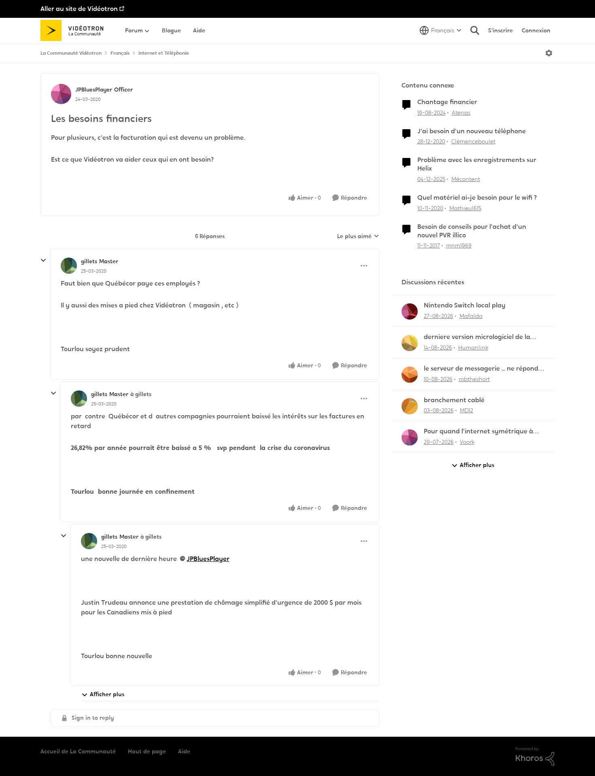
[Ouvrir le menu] (549, 53)
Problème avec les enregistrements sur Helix (476, 164)
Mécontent (465, 179)
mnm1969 (459, 245)
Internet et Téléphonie (163, 53)
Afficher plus (107, 694)
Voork (467, 442)
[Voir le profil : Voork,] (410, 437)
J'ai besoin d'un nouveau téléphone (471, 131)
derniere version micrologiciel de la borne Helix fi (477, 337)
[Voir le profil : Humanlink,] (410, 343)
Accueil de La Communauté (78, 751)
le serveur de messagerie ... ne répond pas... (481, 369)
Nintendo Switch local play (465, 305)
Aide (184, 751)
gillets (89, 261)
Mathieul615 (465, 208)
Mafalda (470, 316)
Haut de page (147, 751)
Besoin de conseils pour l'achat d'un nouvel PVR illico (471, 231)
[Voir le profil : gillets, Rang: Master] (69, 266)
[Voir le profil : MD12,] (410, 406)
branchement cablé (454, 400)
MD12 (466, 410)
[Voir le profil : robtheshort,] (410, 375)
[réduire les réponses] (43, 260)
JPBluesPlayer (93, 89)
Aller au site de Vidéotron (79, 8)
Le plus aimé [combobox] (358, 236)
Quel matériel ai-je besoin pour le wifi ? (477, 198)
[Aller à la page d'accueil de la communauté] (74, 30)
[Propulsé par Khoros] (535, 756)
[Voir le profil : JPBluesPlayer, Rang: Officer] (61, 94)
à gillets (140, 394)
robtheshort (474, 379)
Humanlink (473, 347)
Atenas (461, 112)
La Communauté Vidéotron (71, 53)
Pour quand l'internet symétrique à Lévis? (478, 431)
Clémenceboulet (473, 141)
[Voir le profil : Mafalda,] (410, 311)
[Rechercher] (475, 30)
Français (120, 53)
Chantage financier (447, 102)
